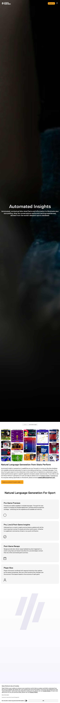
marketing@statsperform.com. (46, 477)
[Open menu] (57, 3)
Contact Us (54, 475)
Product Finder (44, 475)
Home (25, 424)
